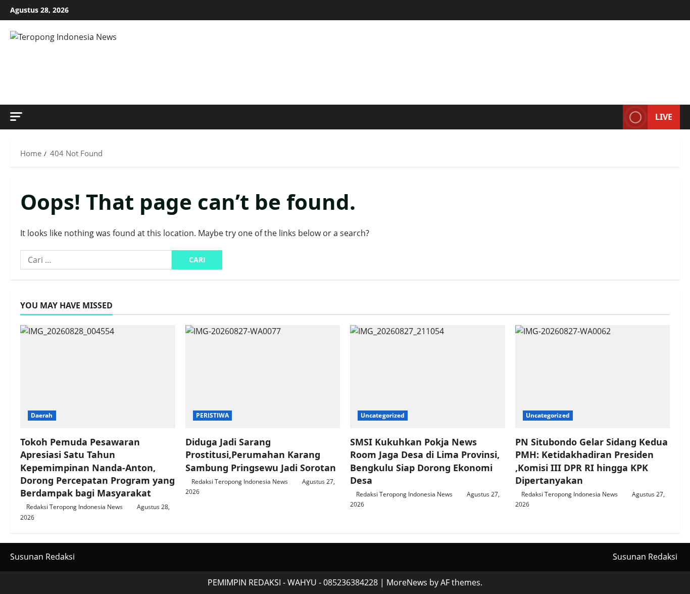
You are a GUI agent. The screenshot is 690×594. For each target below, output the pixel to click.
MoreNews (406, 582)
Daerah (42, 415)
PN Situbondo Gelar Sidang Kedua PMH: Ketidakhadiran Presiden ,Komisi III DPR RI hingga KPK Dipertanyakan (591, 461)
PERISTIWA (212, 415)
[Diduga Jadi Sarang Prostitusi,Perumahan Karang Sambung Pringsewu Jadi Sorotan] (262, 376)
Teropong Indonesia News (196, 62)
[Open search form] (612, 117)
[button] (16, 116)
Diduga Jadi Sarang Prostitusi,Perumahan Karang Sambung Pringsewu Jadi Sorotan (260, 454)
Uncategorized (383, 415)
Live (663, 116)
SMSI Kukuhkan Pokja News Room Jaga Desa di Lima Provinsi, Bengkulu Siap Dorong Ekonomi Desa (425, 461)
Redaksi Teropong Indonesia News (74, 506)
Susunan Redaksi (42, 556)
